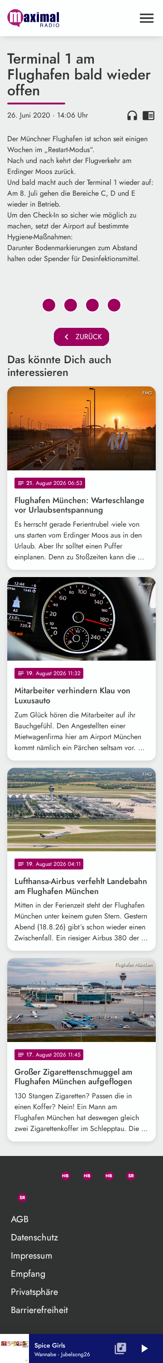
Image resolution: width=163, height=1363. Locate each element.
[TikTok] (40, 1196)
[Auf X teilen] (70, 305)
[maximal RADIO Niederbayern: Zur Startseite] (70, 18)
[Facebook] (83, 1174)
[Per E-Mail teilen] (114, 305)
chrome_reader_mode (148, 115)
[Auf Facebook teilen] (49, 305)
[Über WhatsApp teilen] (92, 305)
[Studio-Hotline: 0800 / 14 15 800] (40, 1174)
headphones (132, 115)
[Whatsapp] (61, 1174)
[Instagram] (105, 1174)
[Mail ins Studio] (18, 1174)
